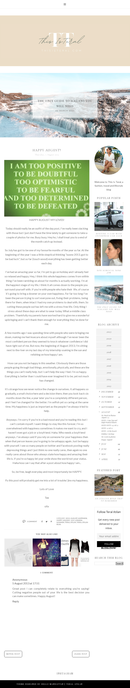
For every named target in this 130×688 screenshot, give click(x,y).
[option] (65, 105)
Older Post (80, 654)
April (104, 459)
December (107, 391)
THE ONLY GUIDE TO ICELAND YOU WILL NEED (109, 309)
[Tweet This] (46, 521)
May (103, 454)
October (106, 401)
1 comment (32, 521)
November (107, 396)
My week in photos (108, 437)
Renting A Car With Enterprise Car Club (108, 235)
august (74, 518)
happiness (82, 518)
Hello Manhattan (52, 684)
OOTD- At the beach (108, 431)
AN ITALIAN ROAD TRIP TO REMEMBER (109, 500)
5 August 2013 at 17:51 (25, 583)
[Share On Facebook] (41, 521)
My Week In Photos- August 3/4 (108, 416)
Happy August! (106, 439)
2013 (68, 518)
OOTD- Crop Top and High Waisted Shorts (109, 421)
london (78, 520)
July (72, 520)
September (107, 407)
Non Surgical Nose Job (109, 271)
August (105, 412)
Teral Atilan (70, 522)
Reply (15, 601)
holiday (66, 520)
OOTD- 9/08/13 (107, 428)
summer (60, 522)
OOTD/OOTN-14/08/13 (109, 425)
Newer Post (13, 654)
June (103, 449)
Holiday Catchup (107, 434)
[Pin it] (51, 521)
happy (59, 520)
